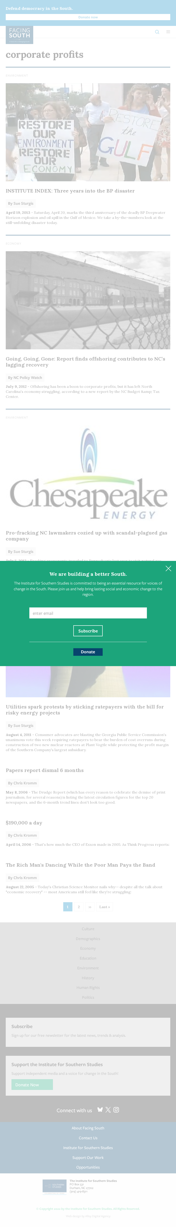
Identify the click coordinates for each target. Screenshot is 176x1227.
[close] (168, 568)
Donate (88, 652)
